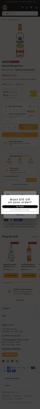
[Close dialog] (2, 196)
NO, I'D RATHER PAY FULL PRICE (20, 210)
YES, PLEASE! (20, 206)
